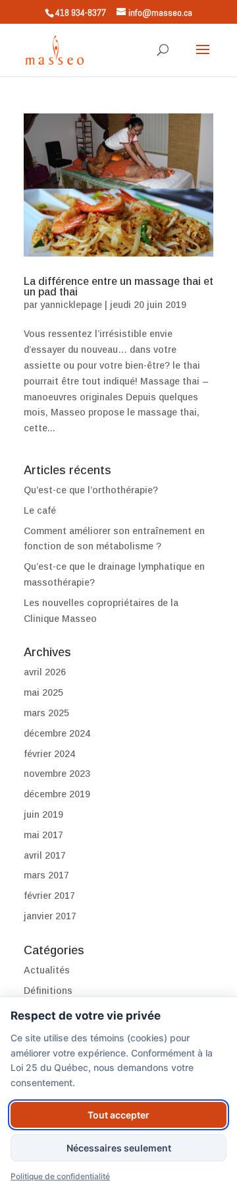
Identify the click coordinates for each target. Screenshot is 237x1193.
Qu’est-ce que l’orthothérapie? (91, 490)
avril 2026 (45, 672)
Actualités (47, 970)
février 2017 (49, 895)
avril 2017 (45, 855)
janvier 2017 (50, 916)
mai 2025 (43, 692)
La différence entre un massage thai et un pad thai (118, 286)
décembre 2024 (57, 733)
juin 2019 (43, 814)
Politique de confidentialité (60, 1176)
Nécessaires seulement (118, 1147)
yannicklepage (71, 304)
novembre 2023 (57, 773)
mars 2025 (46, 713)
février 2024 (49, 754)
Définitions (48, 990)
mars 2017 (46, 875)
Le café (40, 510)
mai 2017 (43, 835)
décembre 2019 (57, 794)
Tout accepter (118, 1114)
